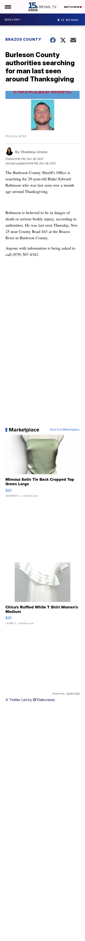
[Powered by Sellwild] (73, 693)
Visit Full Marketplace (65, 429)
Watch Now (72, 7)
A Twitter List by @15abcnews (30, 699)
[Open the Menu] (7, 6)
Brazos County (23, 39)
